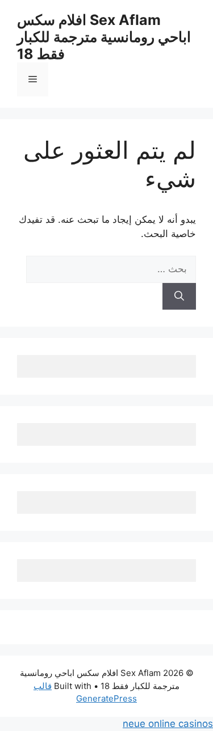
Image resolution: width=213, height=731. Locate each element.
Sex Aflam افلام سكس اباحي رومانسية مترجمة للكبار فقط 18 (104, 36)
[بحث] (179, 296)
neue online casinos (168, 723)
